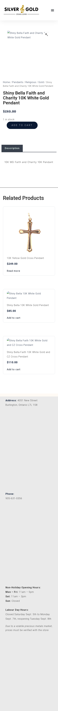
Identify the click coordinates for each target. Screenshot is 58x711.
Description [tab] (12, 148)
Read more (13, 270)
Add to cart (22, 125)
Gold (41, 82)
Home (6, 82)
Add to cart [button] (13, 317)
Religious (30, 82)
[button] (52, 10)
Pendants (17, 82)
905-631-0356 (14, 498)
